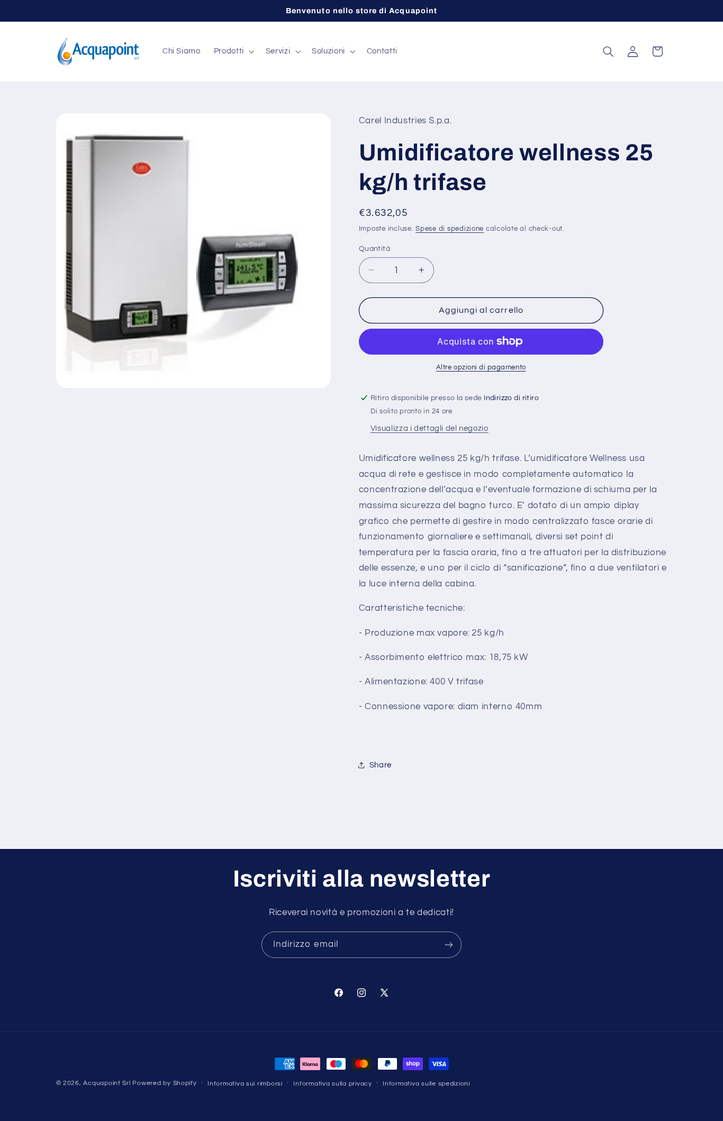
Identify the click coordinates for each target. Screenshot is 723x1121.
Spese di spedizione (449, 228)
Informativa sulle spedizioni (426, 1084)
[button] (233, 51)
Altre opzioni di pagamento (481, 367)
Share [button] (380, 765)
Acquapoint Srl (106, 1083)
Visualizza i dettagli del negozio (429, 428)
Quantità (374, 248)
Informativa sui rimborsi (245, 1084)
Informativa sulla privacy (332, 1084)
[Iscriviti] (449, 944)
